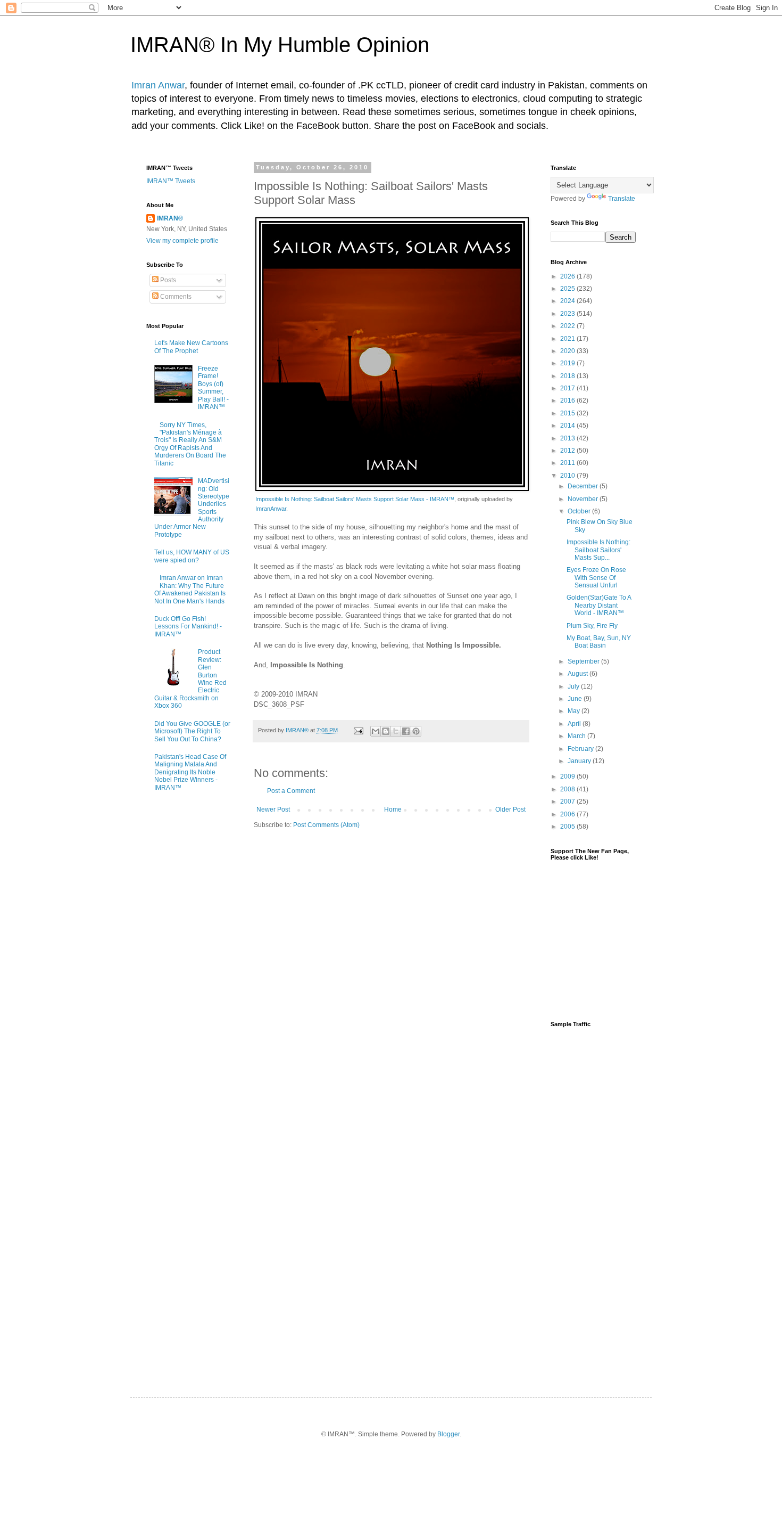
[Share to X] (395, 731)
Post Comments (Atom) (326, 825)
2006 (568, 814)
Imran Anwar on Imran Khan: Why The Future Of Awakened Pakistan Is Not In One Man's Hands (190, 589)
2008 (568, 789)
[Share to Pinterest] (416, 731)
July (574, 686)
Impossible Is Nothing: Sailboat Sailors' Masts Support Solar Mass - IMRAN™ (354, 499)
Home (393, 809)
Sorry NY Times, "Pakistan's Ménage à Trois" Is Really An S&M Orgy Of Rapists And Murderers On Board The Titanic (190, 444)
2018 (568, 376)
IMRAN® (170, 218)
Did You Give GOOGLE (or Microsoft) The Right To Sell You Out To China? (192, 731)
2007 (568, 801)
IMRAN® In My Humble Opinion (279, 44)
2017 (568, 388)
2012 (568, 450)
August (578, 673)
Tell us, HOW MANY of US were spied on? (191, 556)
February (581, 749)
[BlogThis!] (385, 731)
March (577, 736)
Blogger (448, 1434)
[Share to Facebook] (406, 731)
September (584, 661)
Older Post (510, 809)
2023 (568, 313)
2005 (568, 826)
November (584, 499)
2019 (568, 363)
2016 (568, 400)
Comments (175, 296)
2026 (568, 276)
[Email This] (375, 731)
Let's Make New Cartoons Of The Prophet (191, 346)
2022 (568, 326)
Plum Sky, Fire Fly (592, 625)
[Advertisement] (593, 1203)
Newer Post (273, 809)
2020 (568, 351)
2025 (568, 288)
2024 (568, 301)
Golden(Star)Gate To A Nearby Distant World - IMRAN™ (599, 605)
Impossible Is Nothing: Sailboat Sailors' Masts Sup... (598, 549)
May (574, 711)
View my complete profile (182, 240)
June (576, 698)
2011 (568, 463)
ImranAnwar (270, 508)
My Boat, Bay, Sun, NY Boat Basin (599, 641)
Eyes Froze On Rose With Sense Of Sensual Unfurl (596, 577)
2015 (568, 413)
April (575, 723)
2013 (568, 438)
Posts (167, 280)
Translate (621, 198)
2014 (568, 425)
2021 (568, 338)
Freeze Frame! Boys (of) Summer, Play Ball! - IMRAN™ (213, 388)
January (580, 761)
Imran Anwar (158, 85)
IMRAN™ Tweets (170, 181)
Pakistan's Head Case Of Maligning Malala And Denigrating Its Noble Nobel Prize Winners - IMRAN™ (190, 772)
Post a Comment (291, 791)
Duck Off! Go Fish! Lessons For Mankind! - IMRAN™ (188, 626)
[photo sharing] (392, 489)
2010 (568, 475)
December (584, 486)
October (580, 511)
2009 (568, 776)
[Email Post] (358, 730)
